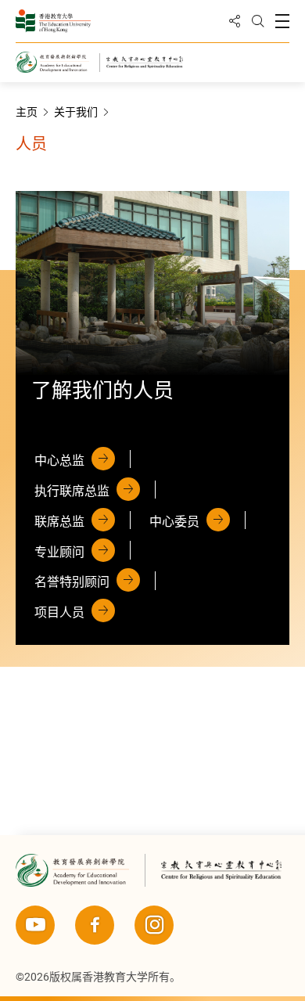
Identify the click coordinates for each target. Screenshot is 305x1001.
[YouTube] (35, 925)
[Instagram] (154, 925)
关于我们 (76, 111)
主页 (27, 111)
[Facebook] (94, 925)
